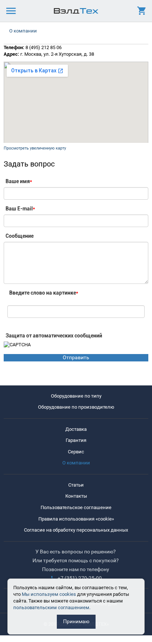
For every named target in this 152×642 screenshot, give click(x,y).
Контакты (76, 496)
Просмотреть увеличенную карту (35, 148)
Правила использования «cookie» (76, 519)
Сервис (76, 451)
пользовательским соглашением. (51, 607)
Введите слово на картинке (43, 293)
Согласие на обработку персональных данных (76, 530)
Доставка (76, 429)
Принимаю (76, 621)
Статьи (76, 485)
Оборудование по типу (76, 396)
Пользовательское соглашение (76, 507)
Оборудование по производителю (76, 407)
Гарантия (76, 440)
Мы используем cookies (49, 594)
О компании (23, 31)
